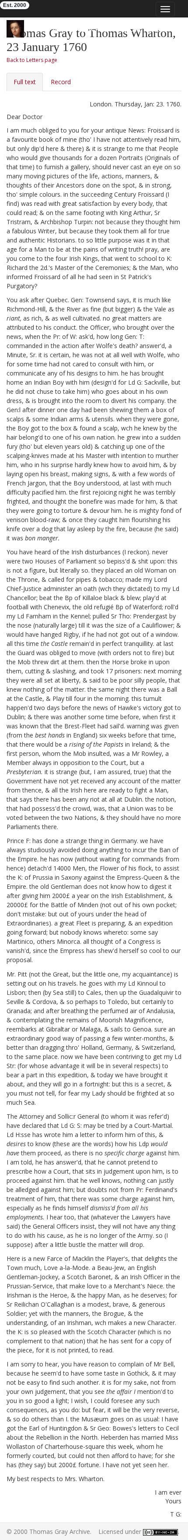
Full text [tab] (25, 82)
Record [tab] (61, 82)
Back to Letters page (32, 60)
